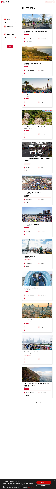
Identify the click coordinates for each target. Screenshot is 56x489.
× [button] (54, 480)
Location (10, 26)
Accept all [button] (43, 482)
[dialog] (28, 484)
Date (8, 19)
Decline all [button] (44, 485)
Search (10, 46)
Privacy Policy (31, 487)
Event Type (11, 34)
